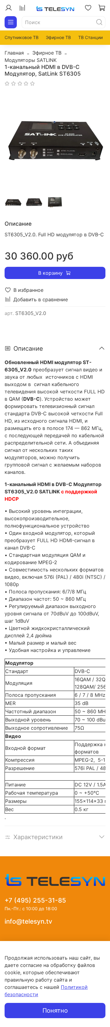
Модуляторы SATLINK (31, 60)
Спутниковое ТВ (21, 37)
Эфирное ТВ (58, 37)
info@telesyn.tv (28, 921)
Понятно (55, 1010)
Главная (14, 53)
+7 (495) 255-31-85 (35, 900)
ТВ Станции (90, 37)
